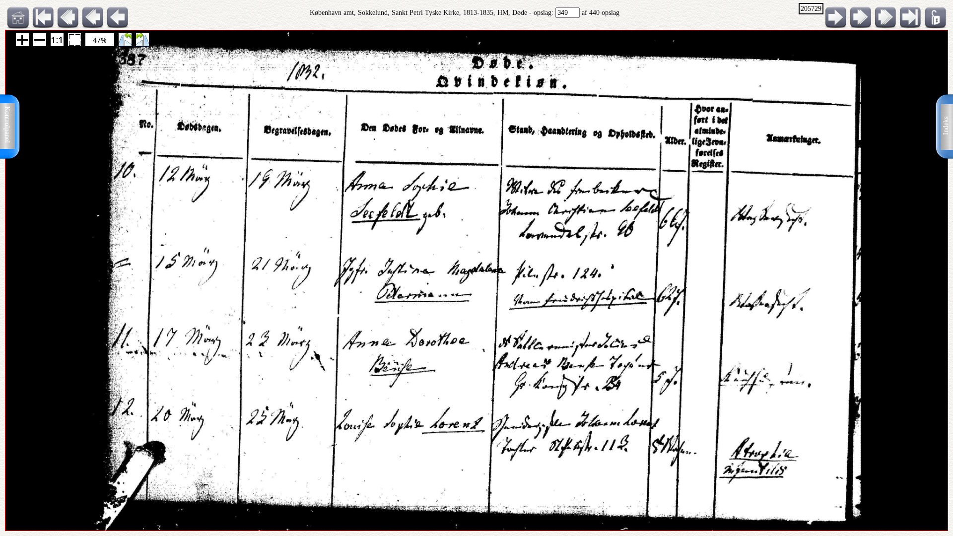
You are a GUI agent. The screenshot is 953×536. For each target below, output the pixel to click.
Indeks (946, 126)
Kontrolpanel (7, 124)
